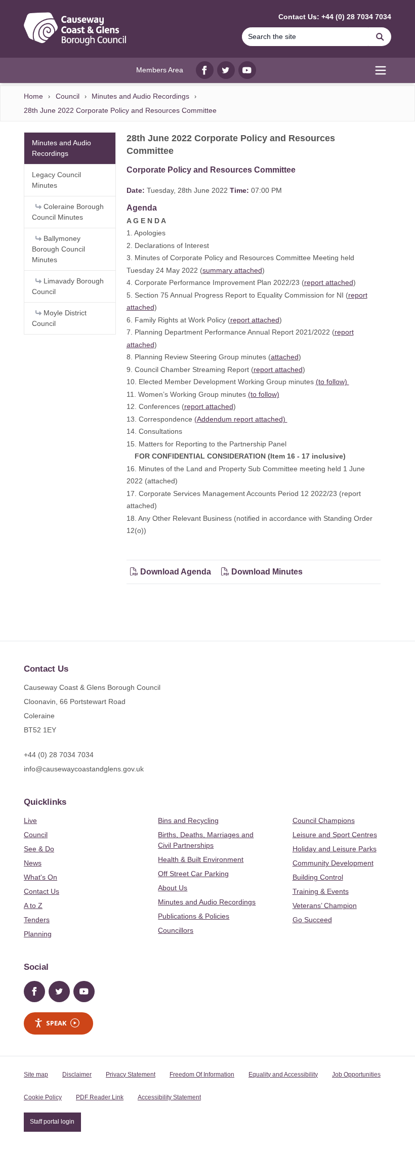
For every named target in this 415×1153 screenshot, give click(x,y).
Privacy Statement (130, 1074)
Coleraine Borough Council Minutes (68, 211)
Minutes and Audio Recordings (140, 96)
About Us (172, 888)
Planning (38, 934)
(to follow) (332, 382)
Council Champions (324, 820)
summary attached (232, 270)
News (33, 863)
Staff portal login (52, 1121)
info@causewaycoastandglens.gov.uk (84, 769)
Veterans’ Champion (325, 905)
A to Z (33, 905)
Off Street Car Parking (193, 874)
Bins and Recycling (188, 820)
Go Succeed (312, 920)
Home (33, 96)
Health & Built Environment (200, 859)
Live (30, 820)
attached (285, 357)
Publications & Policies (193, 916)
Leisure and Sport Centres (335, 835)
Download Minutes (266, 571)
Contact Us (41, 891)
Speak (56, 1022)
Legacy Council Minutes (56, 180)
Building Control (318, 877)
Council (67, 96)
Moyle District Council (59, 318)
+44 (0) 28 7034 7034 (59, 755)
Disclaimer (77, 1074)
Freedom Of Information (202, 1074)
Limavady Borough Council (68, 286)
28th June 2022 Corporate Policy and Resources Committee (120, 110)
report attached (328, 282)
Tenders (37, 920)
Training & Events (321, 891)
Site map (36, 1074)
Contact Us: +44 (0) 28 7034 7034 (334, 17)
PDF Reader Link (99, 1097)
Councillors (175, 930)
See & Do (39, 849)
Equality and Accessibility (283, 1074)
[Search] (380, 36)
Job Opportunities (356, 1074)
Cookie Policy (43, 1097)
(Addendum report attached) (240, 419)
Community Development (333, 863)
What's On (40, 877)
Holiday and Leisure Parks (335, 849)
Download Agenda (175, 571)
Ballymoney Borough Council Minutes (58, 249)
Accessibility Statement (169, 1097)
